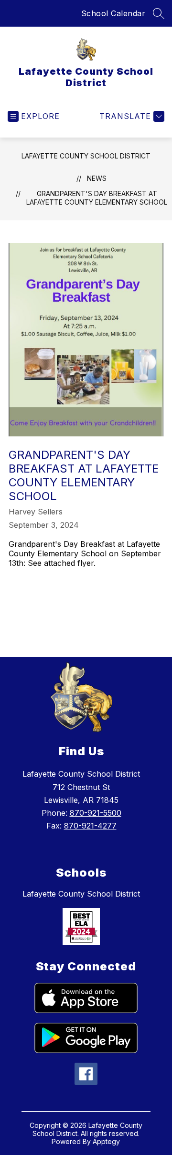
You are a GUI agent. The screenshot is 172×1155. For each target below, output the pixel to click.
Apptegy (106, 1141)
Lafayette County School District (86, 156)
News (97, 178)
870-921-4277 (90, 825)
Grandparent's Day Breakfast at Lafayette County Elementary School (96, 197)
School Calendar (113, 13)
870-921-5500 (95, 813)
